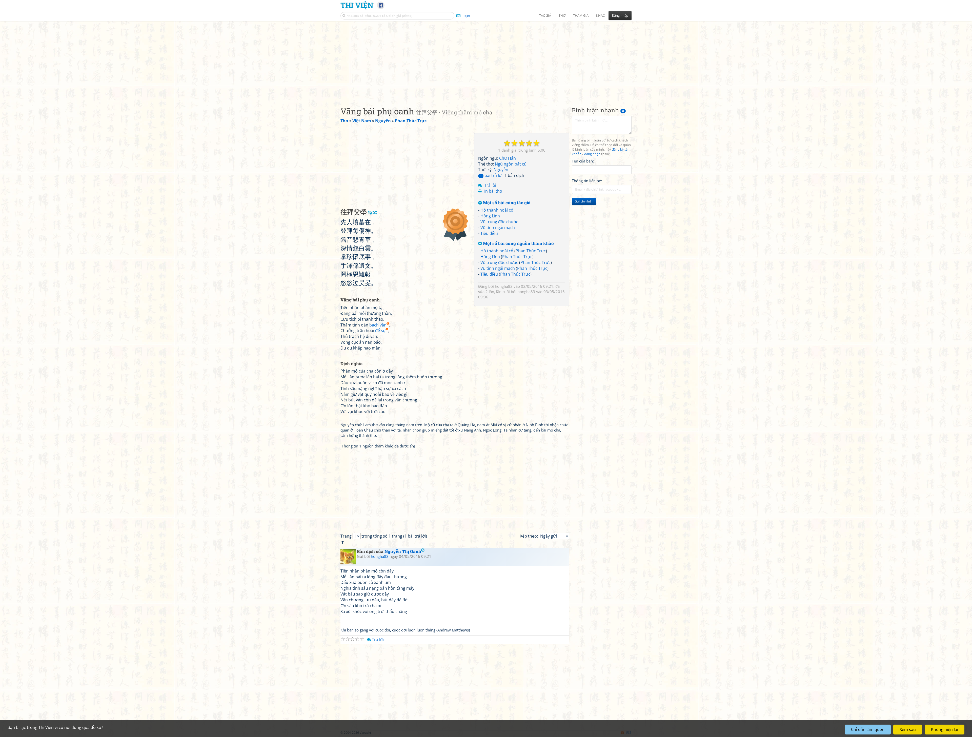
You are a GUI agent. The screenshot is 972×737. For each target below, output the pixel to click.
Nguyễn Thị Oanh (402, 551)
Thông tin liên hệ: (587, 180)
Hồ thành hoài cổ (496, 210)
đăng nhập (592, 154)
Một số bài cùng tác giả (506, 202)
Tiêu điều (489, 233)
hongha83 (504, 286)
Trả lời (490, 185)
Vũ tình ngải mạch (497, 227)
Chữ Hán (507, 158)
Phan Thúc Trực (531, 251)
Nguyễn (501, 169)
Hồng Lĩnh (490, 216)
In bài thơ (493, 191)
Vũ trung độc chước (499, 221)
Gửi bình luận (584, 201)
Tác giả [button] (545, 15)
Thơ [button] (562, 15)
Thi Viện (356, 5)
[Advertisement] (486, 59)
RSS (629, 732)
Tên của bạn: (583, 160)
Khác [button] (600, 15)
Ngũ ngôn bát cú (510, 164)
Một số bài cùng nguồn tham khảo (518, 243)
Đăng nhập (620, 15)
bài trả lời (491, 175)
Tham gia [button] (581, 15)
